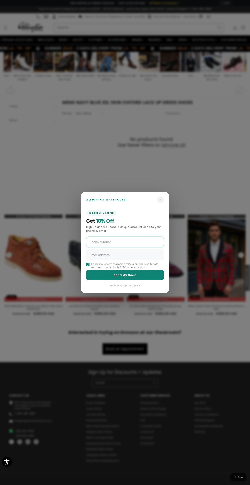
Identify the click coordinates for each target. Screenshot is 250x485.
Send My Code (125, 275)
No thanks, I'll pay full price (125, 285)
